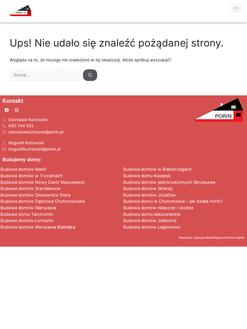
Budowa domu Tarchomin (26, 214)
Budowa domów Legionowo (151, 227)
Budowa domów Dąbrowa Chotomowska (42, 201)
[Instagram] (16, 110)
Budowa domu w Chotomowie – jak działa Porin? (172, 201)
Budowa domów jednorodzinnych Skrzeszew (169, 182)
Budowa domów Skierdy (148, 188)
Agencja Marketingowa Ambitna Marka (219, 237)
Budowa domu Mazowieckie (151, 214)
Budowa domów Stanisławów (30, 188)
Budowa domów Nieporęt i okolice (158, 207)
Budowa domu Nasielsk (147, 175)
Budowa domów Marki (23, 169)
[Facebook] (6, 110)
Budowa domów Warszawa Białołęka (37, 227)
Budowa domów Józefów (149, 194)
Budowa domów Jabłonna (150, 220)
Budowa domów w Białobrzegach (157, 169)
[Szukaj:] (46, 74)
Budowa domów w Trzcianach (31, 175)
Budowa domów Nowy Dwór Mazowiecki (42, 182)
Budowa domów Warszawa (28, 207)
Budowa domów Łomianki (26, 220)
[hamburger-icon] (236, 8)
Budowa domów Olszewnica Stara (35, 194)
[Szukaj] (90, 75)
